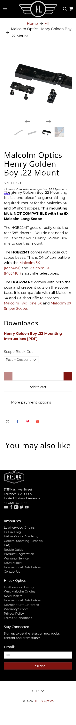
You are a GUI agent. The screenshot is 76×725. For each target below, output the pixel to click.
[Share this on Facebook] (17, 421)
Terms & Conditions (18, 618)
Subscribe (38, 666)
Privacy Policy (14, 613)
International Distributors (22, 567)
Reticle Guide (13, 549)
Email (9, 647)
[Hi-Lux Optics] (38, 9)
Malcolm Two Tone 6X (23, 303)
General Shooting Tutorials (23, 541)
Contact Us (12, 571)
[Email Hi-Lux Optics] (6, 508)
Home (32, 23)
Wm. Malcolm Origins (19, 591)
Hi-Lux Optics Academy (21, 536)
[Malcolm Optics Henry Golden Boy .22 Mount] (38, 81)
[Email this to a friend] (37, 421)
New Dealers (13, 563)
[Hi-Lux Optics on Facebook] (11, 508)
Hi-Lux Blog (12, 532)
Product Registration (19, 554)
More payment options (31, 402)
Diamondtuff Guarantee (21, 605)
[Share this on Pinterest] (27, 421)
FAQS (8, 545)
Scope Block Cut (18, 352)
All (47, 23)
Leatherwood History (19, 587)
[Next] (49, 121)
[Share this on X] (7, 421)
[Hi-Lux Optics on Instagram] (16, 508)
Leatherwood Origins (19, 527)
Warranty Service (16, 558)
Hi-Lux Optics (43, 701)
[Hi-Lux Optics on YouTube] (27, 508)
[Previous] (27, 121)
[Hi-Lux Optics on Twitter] (21, 508)
